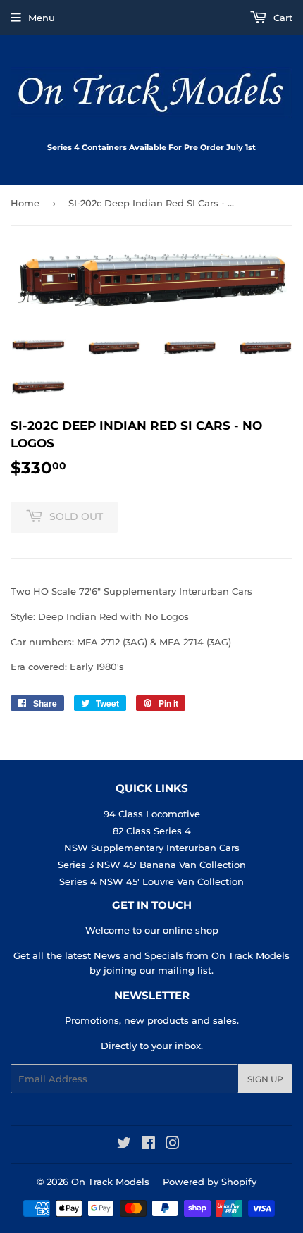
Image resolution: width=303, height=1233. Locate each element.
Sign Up (265, 1079)
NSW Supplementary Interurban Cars (152, 847)
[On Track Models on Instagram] (173, 1145)
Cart (281, 17)
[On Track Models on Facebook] (148, 1145)
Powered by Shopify (209, 1181)
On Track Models (110, 1181)
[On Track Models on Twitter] (124, 1145)
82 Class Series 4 (152, 830)
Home (25, 203)
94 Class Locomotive (152, 813)
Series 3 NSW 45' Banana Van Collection (152, 864)
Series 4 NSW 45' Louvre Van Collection (151, 881)
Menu (41, 17)
